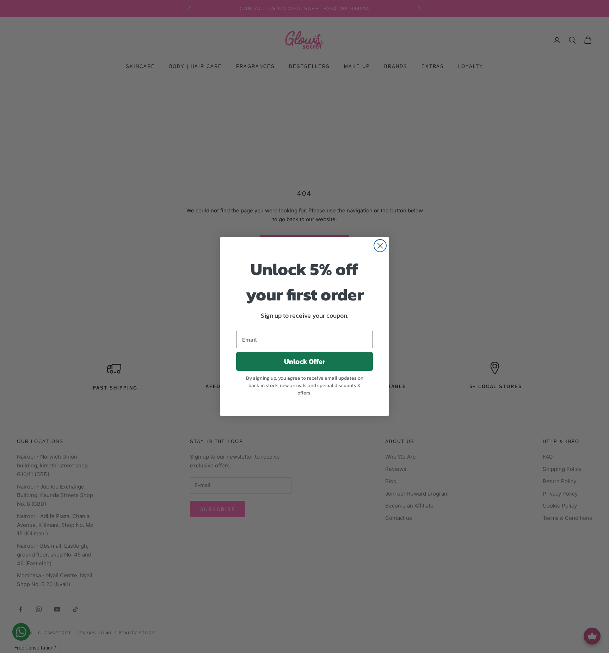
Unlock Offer (304, 361)
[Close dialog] (380, 246)
